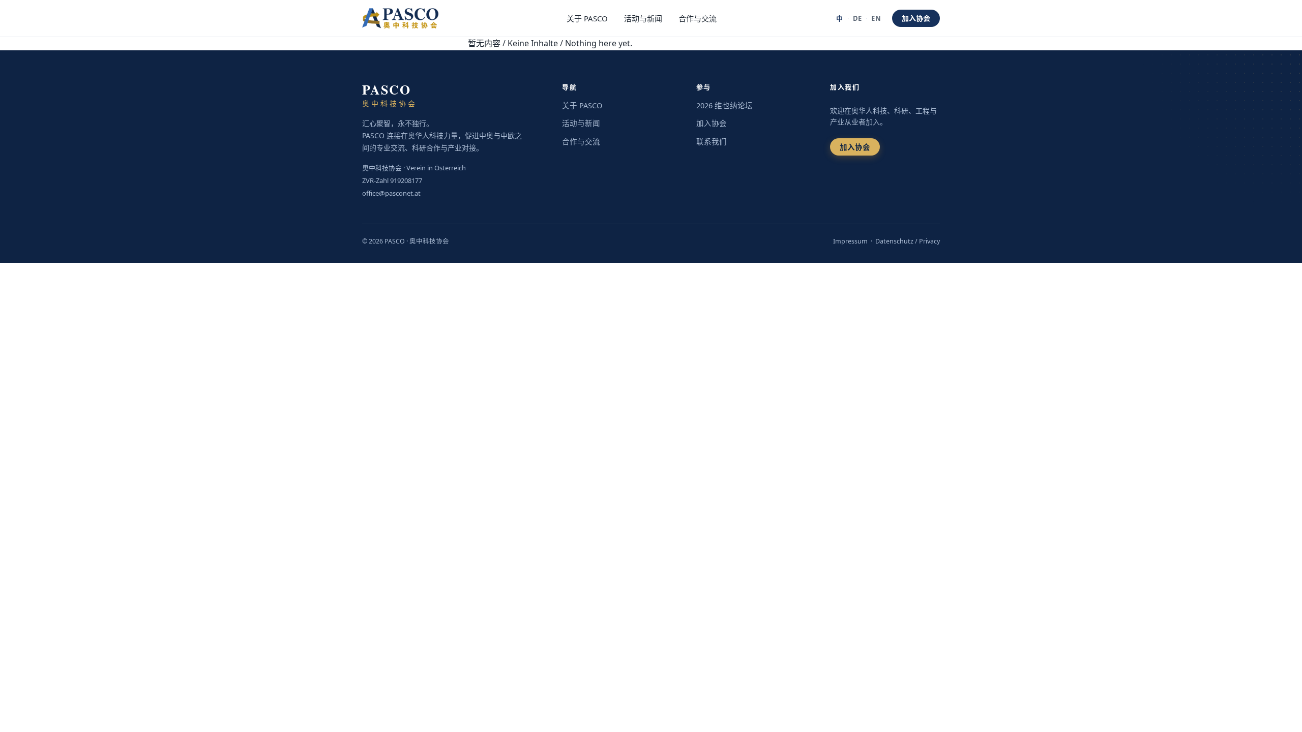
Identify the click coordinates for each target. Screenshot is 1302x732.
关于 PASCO (587, 18)
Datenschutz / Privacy (907, 241)
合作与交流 (697, 18)
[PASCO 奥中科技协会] (406, 18)
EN (876, 18)
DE (857, 18)
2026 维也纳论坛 (724, 105)
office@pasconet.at (391, 193)
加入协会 (916, 18)
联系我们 (711, 141)
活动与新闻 (643, 18)
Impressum (850, 241)
